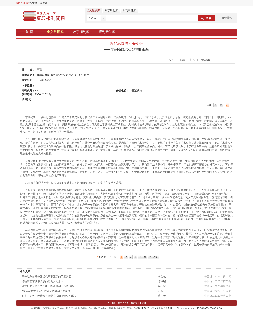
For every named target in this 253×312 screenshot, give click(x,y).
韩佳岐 (162, 276)
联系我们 (135, 303)
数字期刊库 (81, 32)
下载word (205, 59)
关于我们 (111, 303)
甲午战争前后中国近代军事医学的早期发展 (46, 276)
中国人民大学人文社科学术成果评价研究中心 (113, 308)
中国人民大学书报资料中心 (77, 308)
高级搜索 (227, 17)
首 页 (29, 32)
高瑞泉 (40, 69)
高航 (160, 290)
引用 (171, 59)
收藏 (182, 59)
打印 (192, 59)
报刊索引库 (107, 32)
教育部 (46, 308)
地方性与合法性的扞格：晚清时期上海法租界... (49, 286)
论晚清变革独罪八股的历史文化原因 (42, 281)
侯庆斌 (162, 286)
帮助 (143, 303)
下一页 (142, 257)
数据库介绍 (123, 303)
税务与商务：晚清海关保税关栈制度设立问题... (49, 295)
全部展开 (153, 257)
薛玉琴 (162, 295)
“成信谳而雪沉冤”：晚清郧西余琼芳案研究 (46, 290)
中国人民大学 (57, 308)
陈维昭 (162, 281)
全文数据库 (55, 32)
